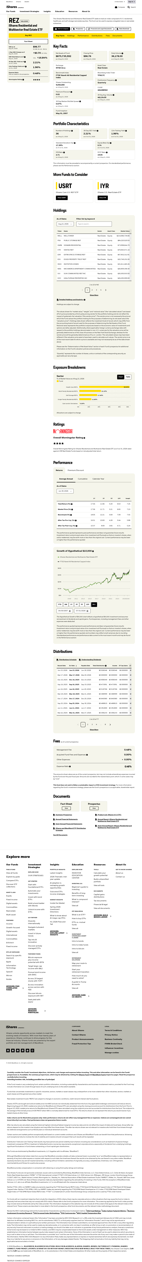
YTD (59, 604)
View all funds (12, 873)
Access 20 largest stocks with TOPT (35, 980)
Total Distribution (99, 665)
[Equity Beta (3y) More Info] (111, 143)
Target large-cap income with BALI (35, 967)
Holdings (71, 36)
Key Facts (60, 36)
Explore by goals (13, 877)
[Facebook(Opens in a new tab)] (18, 1050)
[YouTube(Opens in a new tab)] (32, 1050)
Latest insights (56, 873)
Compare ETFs (12, 881)
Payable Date (85, 665)
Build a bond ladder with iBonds (36, 905)
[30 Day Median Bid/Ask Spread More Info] (80, 102)
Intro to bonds (78, 941)
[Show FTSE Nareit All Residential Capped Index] (74, 561)
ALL (94, 604)
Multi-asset (11, 915)
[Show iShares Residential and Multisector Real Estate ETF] (78, 557)
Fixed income (11, 900)
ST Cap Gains (123, 665)
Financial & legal (100, 905)
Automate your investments (34, 892)
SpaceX (9, 972)
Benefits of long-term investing (79, 894)
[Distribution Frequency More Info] (116, 80)
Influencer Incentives (114, 1048)
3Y (77, 604)
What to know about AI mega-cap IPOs (58, 917)
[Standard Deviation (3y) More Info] (75, 143)
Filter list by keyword (85, 219)
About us (119, 873)
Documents (117, 36)
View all (75, 906)
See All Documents (60, 835)
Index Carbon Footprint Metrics (113, 1211)
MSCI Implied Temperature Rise (88, 1213)
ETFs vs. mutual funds (78, 923)
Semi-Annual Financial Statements (69, 824)
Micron (9, 976)
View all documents (102, 908)
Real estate (11, 911)
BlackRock (9, 1)
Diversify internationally (34, 922)
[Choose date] (70, 611)
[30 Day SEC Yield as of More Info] (25, 62)
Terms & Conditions (113, 1030)
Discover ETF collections (11, 886)
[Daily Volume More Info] (122, 53)
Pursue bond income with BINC (36, 974)
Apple (8, 962)
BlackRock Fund (98, 1075)
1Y (71, 604)
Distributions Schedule (68, 660)
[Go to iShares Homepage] (15, 7)
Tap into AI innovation (32, 941)
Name (66, 231)
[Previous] (82, 290)
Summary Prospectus (64, 815)
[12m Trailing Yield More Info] (126, 131)
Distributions (97, 36)
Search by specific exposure (14, 957)
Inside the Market (57, 903)
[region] (28, 64)
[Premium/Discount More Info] (71, 92)
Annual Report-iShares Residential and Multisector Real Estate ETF (116, 820)
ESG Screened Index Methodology (46, 1213)
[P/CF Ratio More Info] (107, 152)
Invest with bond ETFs (35, 898)
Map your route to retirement (79, 965)
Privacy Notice (111, 1035)
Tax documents (100, 901)
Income (114, 665)
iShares (18, 1)
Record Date (62, 665)
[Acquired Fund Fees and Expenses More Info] (87, 754)
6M (66, 604)
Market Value (125, 231)
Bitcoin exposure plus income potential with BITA (36, 960)
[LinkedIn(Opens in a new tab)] (22, 1050)
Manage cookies (112, 1053)
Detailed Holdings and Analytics (71, 299)
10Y (87, 604)
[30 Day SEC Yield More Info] (98, 131)
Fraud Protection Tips (81, 1044)
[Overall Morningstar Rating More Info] (84, 437)
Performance (83, 36)
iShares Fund (84, 1075)
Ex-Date (72, 665)
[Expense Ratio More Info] (70, 766)
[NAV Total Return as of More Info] (25, 57)
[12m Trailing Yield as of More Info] (26, 66)
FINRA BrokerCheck (113, 1044)
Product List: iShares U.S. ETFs (109, 815)
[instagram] (13, 1050)
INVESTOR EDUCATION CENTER (77, 875)
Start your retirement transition (80, 971)
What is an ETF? (78, 915)
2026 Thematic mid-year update (58, 878)
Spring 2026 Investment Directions (55, 909)
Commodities (11, 907)
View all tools (99, 885)
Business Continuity (113, 1039)
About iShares (78, 1030)
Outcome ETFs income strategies (57, 893)
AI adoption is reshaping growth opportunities (57, 885)
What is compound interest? (80, 901)
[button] (129, 7)
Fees (108, 36)
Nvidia (9, 979)
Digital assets (11, 903)
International (11, 935)
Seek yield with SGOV (34, 1001)
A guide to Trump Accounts (79, 983)
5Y (82, 604)
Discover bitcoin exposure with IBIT (35, 995)
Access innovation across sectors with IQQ (36, 987)
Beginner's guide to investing (80, 888)
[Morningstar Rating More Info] (23, 80)
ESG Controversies (67, 1213)
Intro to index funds (80, 945)
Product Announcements (83, 1039)
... (100, 724)
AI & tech (10, 943)
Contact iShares (79, 1035)
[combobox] (65, 224)
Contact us (120, 877)
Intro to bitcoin (78, 949)
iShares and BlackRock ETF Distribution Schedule (71, 829)
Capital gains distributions (99, 896)
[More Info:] (85, 300)
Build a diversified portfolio (101, 880)
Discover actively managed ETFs (35, 947)
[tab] (59, 470)
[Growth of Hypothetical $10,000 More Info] (93, 551)
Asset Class (111, 231)
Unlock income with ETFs (36, 911)
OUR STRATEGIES (35, 876)
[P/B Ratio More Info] (64, 152)
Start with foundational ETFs (35, 886)
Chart (120, 377)
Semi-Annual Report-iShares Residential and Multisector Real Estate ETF (116, 827)
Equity (9, 896)
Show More (94, 295)
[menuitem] (10, 11)
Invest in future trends (34, 935)
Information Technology (11, 967)
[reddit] (8, 1050)
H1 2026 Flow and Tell (57, 923)
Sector (100, 231)
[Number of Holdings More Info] (72, 131)
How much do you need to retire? (79, 977)
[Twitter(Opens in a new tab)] (27, 1050)
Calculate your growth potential (100, 874)
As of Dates (61, 219)
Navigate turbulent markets (36, 928)
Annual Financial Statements (67, 819)
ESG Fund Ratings (93, 1211)
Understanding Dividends (91, 660)
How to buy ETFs (79, 918)
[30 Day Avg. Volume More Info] (113, 95)
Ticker (60, 231)
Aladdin (27, 1)
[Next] (105, 290)
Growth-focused (13, 928)
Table (128, 377)
